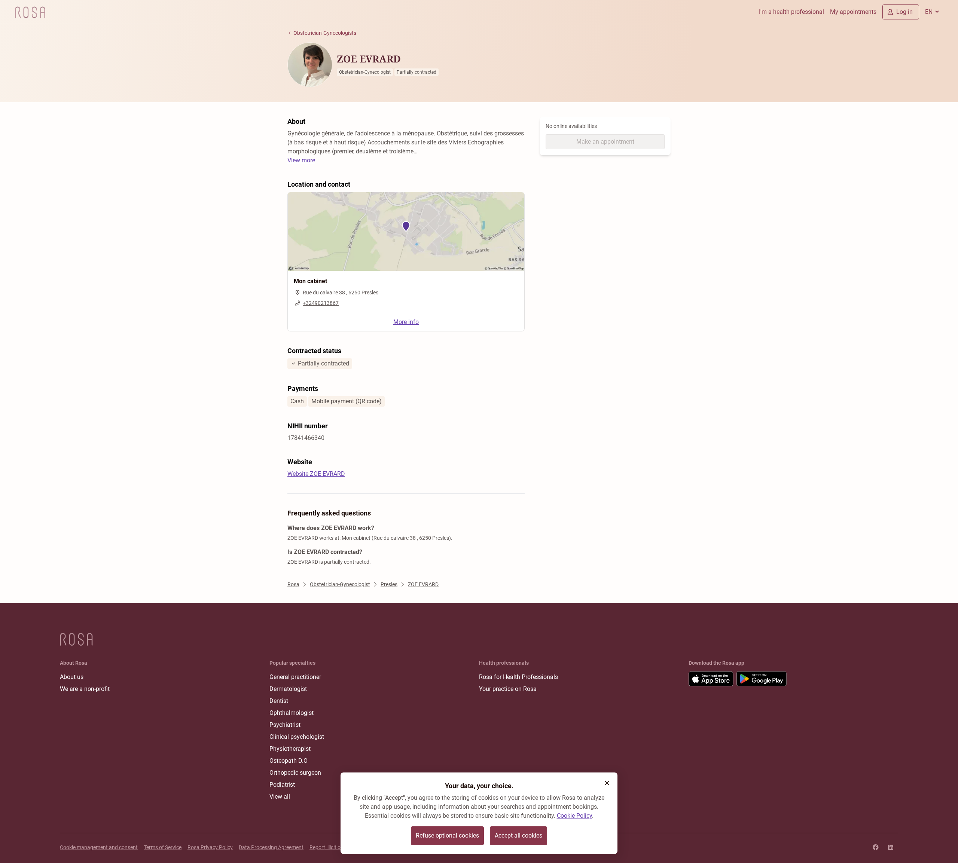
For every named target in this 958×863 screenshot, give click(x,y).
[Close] (606, 782)
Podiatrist (282, 784)
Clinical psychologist (296, 736)
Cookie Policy (574, 815)
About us (71, 676)
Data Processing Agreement (271, 847)
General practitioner (295, 676)
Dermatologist (288, 688)
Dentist (278, 700)
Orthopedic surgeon (295, 772)
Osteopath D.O (288, 760)
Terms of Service (162, 847)
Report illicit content (332, 847)
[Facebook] (875, 847)
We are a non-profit (85, 688)
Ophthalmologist (291, 712)
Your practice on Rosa (508, 688)
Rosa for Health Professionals (518, 676)
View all (279, 796)
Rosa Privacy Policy (210, 847)
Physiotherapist (290, 748)
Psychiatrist (284, 724)
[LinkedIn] (890, 847)
